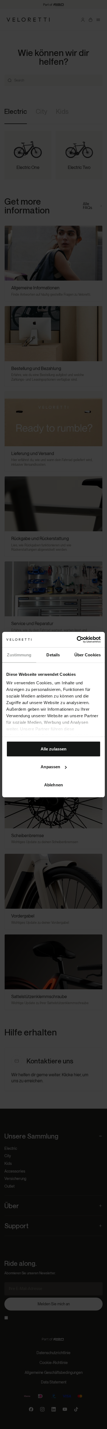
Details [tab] (53, 654)
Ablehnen (53, 784)
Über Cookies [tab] (87, 654)
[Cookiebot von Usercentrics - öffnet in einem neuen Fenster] (77, 639)
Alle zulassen (53, 748)
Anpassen (50, 766)
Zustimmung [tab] (19, 654)
